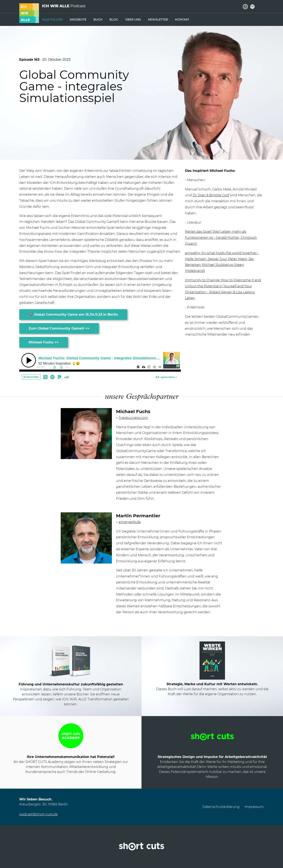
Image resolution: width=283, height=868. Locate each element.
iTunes (245, 6)
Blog (113, 19)
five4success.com (133, 418)
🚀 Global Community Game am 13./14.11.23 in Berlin (73, 314)
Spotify (252, 6)
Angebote (78, 19)
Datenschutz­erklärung (220, 807)
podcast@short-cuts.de (38, 814)
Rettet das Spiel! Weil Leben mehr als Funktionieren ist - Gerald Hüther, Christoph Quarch (221, 238)
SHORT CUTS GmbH (141, 846)
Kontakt (182, 19)
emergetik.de (130, 522)
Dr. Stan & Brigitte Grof (211, 195)
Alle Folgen (52, 19)
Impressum (254, 807)
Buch (97, 19)
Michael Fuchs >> (44, 342)
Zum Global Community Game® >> (59, 328)
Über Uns (133, 19)
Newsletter (158, 19)
